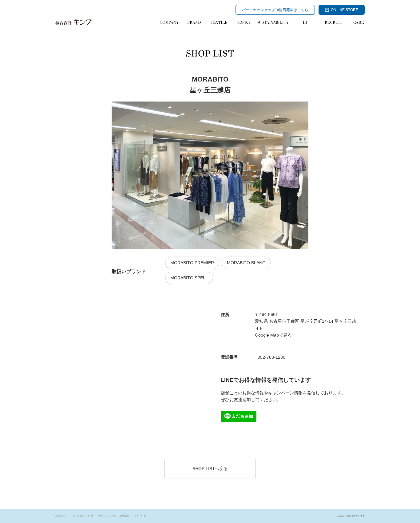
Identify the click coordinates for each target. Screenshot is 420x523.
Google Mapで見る (273, 335)
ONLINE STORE (344, 10)
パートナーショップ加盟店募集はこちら (275, 10)
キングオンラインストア (83, 516)
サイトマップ (140, 516)
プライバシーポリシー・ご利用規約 (114, 516)
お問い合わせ (60, 516)
